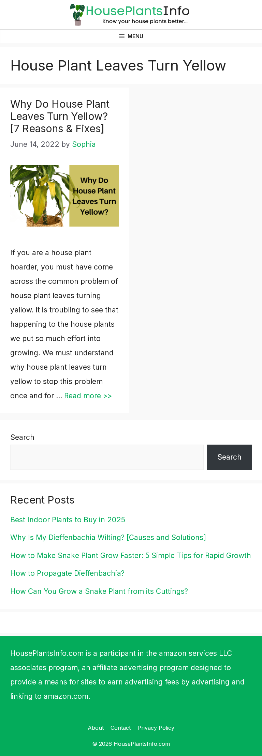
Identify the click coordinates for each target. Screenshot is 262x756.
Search (22, 437)
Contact (121, 727)
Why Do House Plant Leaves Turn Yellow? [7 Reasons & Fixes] (60, 116)
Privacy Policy (155, 727)
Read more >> (88, 395)
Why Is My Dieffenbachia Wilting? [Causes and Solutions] (108, 537)
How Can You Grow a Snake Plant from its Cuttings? (99, 591)
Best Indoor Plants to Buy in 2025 (67, 519)
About (96, 727)
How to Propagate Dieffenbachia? (67, 573)
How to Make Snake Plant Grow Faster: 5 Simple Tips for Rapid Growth (130, 555)
